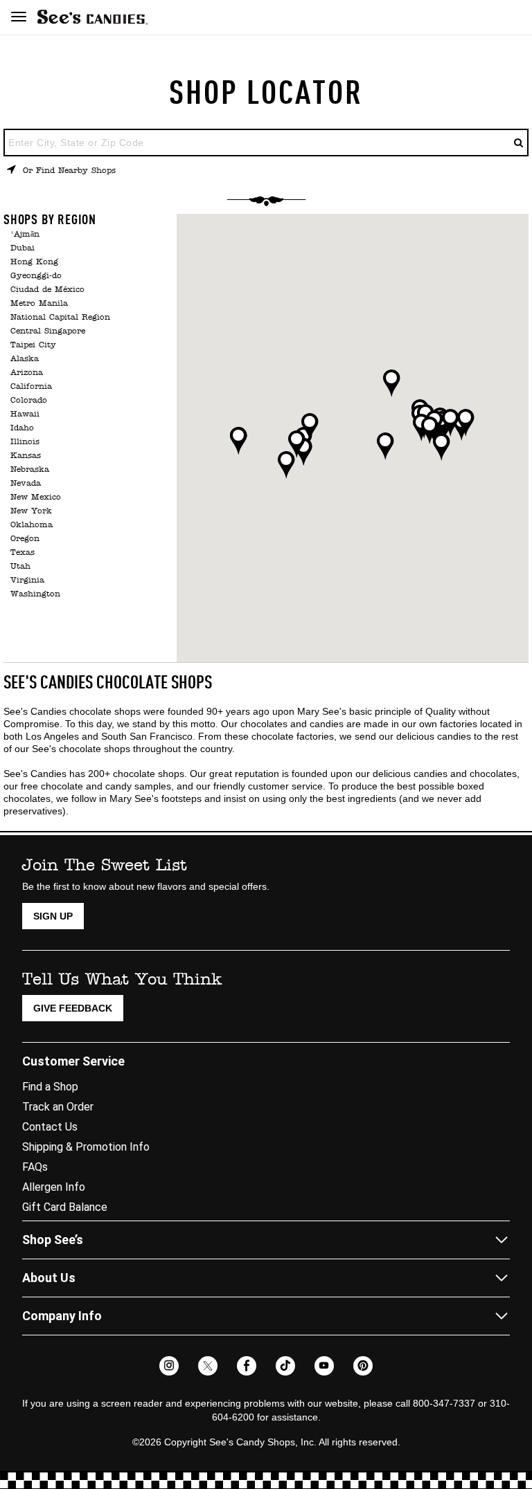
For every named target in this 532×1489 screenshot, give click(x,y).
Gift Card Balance (64, 1207)
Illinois (24, 442)
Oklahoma (31, 525)
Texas (22, 553)
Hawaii (24, 414)
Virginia (27, 580)
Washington (35, 594)
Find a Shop (50, 1086)
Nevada (25, 483)
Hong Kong (34, 262)
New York (31, 511)
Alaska (24, 359)
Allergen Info (53, 1187)
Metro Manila (39, 304)
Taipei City (33, 345)
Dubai (22, 248)
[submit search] (519, 142)
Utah (20, 567)
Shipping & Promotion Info (86, 1146)
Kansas (25, 456)
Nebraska (29, 470)
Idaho (22, 428)
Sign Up (53, 916)
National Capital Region (60, 317)
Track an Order (58, 1106)
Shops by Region (49, 221)
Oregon (24, 539)
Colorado (28, 400)
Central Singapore (47, 331)
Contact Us (50, 1126)
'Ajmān (24, 234)
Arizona (26, 373)
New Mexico (35, 497)
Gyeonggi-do (36, 276)
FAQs (35, 1166)
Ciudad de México (47, 290)
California (31, 387)
